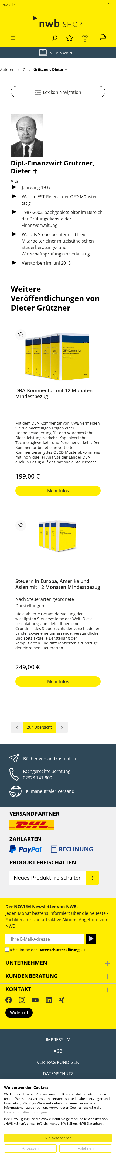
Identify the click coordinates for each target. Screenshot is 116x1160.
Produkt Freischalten (42, 862)
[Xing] (62, 1000)
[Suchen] (54, 37)
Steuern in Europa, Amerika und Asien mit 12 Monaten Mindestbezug (57, 584)
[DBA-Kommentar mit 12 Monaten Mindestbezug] (58, 356)
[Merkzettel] (69, 37)
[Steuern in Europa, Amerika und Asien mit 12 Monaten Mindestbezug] (58, 547)
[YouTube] (35, 1000)
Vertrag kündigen (58, 1062)
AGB (58, 1051)
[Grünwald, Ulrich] (17, 727)
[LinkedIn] (49, 1000)
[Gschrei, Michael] (62, 727)
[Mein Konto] (86, 38)
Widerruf (19, 1013)
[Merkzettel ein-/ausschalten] (20, 334)
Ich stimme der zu (47, 949)
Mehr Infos (58, 491)
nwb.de (9, 4)
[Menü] (13, 37)
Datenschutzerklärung (59, 949)
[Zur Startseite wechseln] (58, 21)
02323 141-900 (37, 778)
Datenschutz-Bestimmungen (25, 1112)
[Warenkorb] (103, 37)
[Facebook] (8, 1000)
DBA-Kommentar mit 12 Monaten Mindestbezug (54, 393)
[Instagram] (22, 1000)
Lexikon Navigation (61, 92)
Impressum (58, 1040)
